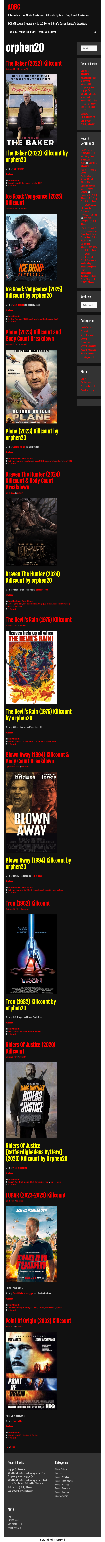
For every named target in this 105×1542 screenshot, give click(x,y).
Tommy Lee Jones (57, 890)
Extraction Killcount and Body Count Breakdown (89, 247)
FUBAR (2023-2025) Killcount (36, 1195)
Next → (15, 1446)
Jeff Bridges (37, 875)
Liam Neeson (18, 304)
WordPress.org (87, 390)
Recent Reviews (88, 353)
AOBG (14, 7)
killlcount (44, 461)
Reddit (33, 32)
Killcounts (13, 15)
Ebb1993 (26, 890)
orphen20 (18, 183)
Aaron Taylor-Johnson (15, 603)
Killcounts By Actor (55, 15)
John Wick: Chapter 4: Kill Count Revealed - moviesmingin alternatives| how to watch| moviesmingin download (88, 265)
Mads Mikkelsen (20, 1182)
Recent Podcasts (88, 349)
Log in (83, 378)
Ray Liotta (35, 1435)
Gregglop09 (37, 461)
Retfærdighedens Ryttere (41, 1182)
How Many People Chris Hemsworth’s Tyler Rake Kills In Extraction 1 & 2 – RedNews (89, 234)
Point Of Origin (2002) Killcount (38, 1321)
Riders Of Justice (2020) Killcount (30, 1048)
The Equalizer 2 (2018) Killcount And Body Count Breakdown (89, 196)
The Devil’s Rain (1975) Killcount (39, 620)
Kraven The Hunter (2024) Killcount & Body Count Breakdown (33, 481)
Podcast (52, 32)
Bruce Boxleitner (13, 1031)
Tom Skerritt (41, 741)
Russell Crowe (17, 606)
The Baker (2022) (36, 183)
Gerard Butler (19, 446)
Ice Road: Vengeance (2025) (17, 319)
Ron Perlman (18, 168)
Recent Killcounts (14, 180)
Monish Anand (47, 319)
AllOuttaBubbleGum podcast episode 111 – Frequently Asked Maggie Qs (88, 84)
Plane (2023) (67, 461)
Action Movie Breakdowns (31, 15)
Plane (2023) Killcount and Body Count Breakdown (33, 335)
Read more (10, 174)
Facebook (42, 32)
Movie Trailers (87, 327)
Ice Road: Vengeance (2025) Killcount (34, 199)
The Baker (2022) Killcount (34, 63)
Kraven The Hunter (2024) (61, 603)
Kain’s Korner (59, 23)
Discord (48, 23)
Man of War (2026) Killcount (88, 122)
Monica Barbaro (50, 1307)
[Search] (95, 32)
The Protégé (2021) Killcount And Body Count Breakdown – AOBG (88, 156)
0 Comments (12, 185)
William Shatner (51, 741)
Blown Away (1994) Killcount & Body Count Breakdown (37, 758)
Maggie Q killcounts (85, 72)
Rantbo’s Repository (77, 23)
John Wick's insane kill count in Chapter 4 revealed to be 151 (89, 209)
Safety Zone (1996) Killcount (88, 115)
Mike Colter (51, 461)
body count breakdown (15, 461)
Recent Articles (87, 335)
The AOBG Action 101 (18, 32)
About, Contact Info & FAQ (30, 23)
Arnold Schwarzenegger (23, 1293)
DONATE (12, 23)
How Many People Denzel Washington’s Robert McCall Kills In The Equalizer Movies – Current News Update (89, 180)
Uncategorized (87, 357)
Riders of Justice (55, 1182)
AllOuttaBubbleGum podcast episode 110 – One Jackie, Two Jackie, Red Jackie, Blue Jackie (89, 101)
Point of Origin (26, 1435)
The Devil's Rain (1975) (29, 741)
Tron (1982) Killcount (28, 903)
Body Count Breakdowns (77, 15)
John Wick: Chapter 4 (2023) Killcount (88, 221)
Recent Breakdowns (14, 458)
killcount (11, 183)
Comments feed (88, 386)
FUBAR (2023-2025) (31, 1307)
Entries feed (86, 382)
